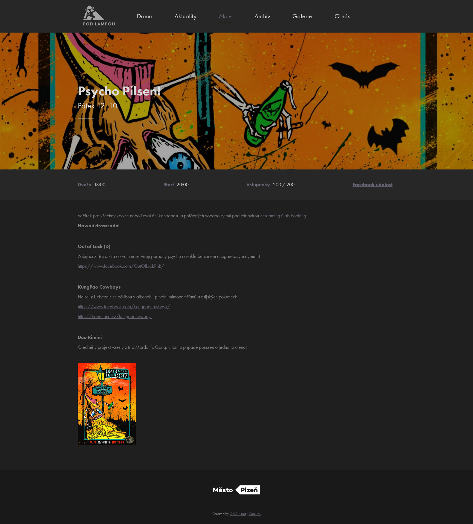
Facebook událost (373, 184)
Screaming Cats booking (283, 215)
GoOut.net (238, 513)
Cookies (255, 513)
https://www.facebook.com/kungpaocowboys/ (124, 306)
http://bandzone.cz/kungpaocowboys (115, 316)
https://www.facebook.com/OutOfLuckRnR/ (121, 266)
